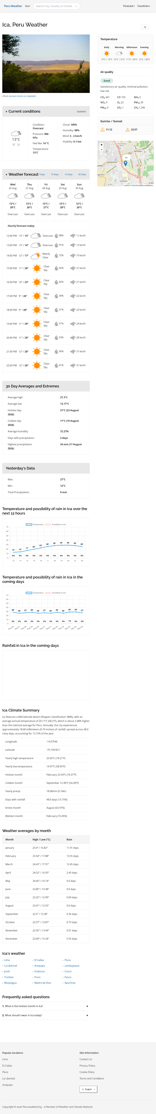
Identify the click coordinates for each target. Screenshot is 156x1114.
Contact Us (86, 1059)
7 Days (41, 174)
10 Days (55, 174)
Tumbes (9, 977)
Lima (7, 960)
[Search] (76, 6)
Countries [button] (143, 6)
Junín (7, 971)
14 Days (69, 174)
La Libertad (10, 965)
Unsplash (30, 96)
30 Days (82, 174)
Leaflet (126, 185)
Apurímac (70, 982)
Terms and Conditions (92, 1078)
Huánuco (39, 971)
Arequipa (39, 965)
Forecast (129, 6)
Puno (37, 977)
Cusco (68, 971)
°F (18, 144)
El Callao (39, 960)
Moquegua (10, 982)
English (88, 1089)
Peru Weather (13, 6)
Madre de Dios (42, 982)
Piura (68, 960)
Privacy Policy (87, 1065)
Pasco (68, 977)
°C (13, 144)
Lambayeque (72, 965)
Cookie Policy (87, 1072)
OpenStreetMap (138, 185)
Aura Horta (17, 96)
